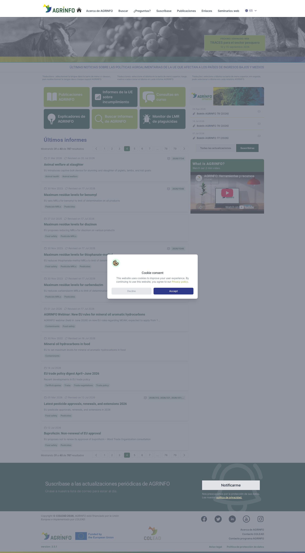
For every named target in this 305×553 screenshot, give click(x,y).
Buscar (123, 11)
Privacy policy (180, 281)
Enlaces (207, 11)
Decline (131, 291)
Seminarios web (228, 11)
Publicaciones (186, 11)
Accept (173, 291)
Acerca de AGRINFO (99, 11)
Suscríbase (163, 11)
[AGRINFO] (58, 8)
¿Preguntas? (142, 11)
